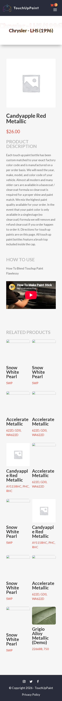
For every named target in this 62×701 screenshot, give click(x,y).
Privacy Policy (31, 694)
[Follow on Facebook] (38, 681)
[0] (52, 5)
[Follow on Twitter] (31, 681)
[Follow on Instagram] (24, 681)
